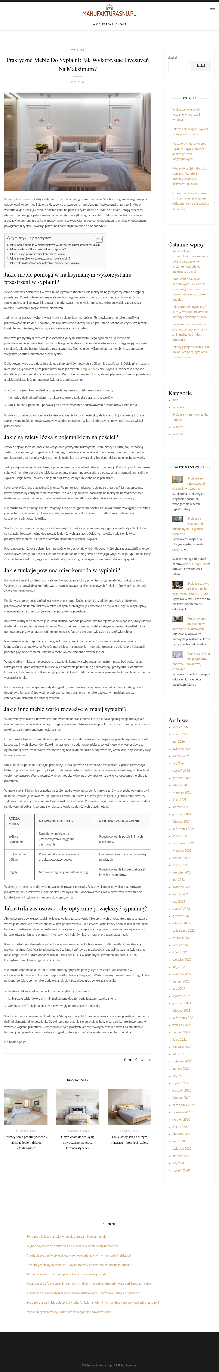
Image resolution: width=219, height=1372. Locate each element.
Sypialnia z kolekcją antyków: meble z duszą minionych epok (66, 1236)
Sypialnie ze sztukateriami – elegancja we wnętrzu (189, 483)
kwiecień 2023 (181, 887)
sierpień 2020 (181, 1119)
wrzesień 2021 (181, 1025)
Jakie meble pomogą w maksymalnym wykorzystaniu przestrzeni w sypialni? (56, 245)
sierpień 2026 (181, 727)
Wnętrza (177, 427)
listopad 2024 (181, 821)
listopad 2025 (181, 785)
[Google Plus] (143, 1060)
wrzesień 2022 (181, 938)
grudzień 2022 (181, 916)
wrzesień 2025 (181, 792)
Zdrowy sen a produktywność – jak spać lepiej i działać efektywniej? (25, 1142)
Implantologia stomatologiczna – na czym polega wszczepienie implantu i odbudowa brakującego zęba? (190, 261)
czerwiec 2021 (181, 1047)
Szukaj (172, 57)
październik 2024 (183, 829)
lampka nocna (89, 369)
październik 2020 (183, 1105)
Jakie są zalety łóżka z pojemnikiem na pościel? (38, 249)
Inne (175, 400)
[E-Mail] (149, 1060)
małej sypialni (107, 709)
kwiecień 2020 (181, 1148)
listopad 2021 (181, 1010)
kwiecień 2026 (181, 749)
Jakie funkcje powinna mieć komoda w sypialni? (38, 254)
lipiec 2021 (179, 1039)
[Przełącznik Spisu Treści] (97, 239)
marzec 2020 (180, 1156)
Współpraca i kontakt (109, 24)
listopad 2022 (181, 923)
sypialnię (122, 297)
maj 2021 (178, 1054)
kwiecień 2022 (181, 974)
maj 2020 (178, 1141)
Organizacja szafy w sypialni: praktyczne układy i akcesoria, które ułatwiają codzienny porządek (89, 1283)
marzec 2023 (180, 894)
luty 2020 (178, 1163)
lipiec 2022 (179, 952)
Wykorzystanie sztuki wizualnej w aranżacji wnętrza (186, 114)
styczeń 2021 (181, 1083)
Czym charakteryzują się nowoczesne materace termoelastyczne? (77, 1142)
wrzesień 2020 (181, 1112)
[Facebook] (125, 1060)
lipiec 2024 (179, 836)
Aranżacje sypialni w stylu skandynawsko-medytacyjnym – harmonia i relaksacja (79, 1255)
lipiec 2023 (179, 865)
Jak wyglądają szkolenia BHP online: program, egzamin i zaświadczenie (191, 352)
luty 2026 (178, 763)
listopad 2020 (181, 1097)
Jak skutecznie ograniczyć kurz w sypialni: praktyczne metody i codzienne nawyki (190, 312)
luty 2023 (178, 901)
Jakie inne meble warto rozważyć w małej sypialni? (40, 258)
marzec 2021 (180, 1068)
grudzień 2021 (181, 1003)
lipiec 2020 (179, 1127)
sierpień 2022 (181, 945)
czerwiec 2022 (181, 959)
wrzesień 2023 (181, 850)
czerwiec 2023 (181, 872)
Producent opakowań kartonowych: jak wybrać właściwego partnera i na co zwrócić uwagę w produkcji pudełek (190, 289)
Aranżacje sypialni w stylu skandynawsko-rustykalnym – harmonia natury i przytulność (83, 1293)
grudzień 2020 (181, 1090)
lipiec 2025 (179, 799)
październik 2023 (183, 843)
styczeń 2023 (181, 908)
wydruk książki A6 (195, 564)
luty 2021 (178, 1076)
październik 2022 (183, 930)
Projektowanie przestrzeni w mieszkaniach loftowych (189, 624)
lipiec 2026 (179, 734)
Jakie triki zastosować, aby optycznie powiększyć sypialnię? (45, 263)
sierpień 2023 (181, 858)
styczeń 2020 (181, 1170)
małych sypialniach (20, 199)
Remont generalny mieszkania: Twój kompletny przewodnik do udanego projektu (79, 1265)
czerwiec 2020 (181, 1134)
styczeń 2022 (181, 996)
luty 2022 (178, 988)
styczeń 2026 (181, 770)
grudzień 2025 (181, 778)
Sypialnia (78, 50)
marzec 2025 (180, 807)
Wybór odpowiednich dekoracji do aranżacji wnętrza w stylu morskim (72, 1246)
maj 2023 (178, 879)
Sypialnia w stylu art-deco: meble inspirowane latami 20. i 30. (190, 589)
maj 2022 (178, 967)
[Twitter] (130, 1060)
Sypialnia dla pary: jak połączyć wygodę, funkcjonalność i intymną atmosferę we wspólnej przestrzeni (93, 1302)
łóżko (55, 317)
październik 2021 (183, 1017)
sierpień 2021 (181, 1032)
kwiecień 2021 (181, 1061)
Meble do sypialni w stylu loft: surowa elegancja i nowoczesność (69, 1312)
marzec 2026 (180, 756)
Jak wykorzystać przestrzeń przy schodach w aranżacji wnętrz (67, 1274)
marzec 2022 (180, 981)
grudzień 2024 (181, 814)
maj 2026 (178, 741)
